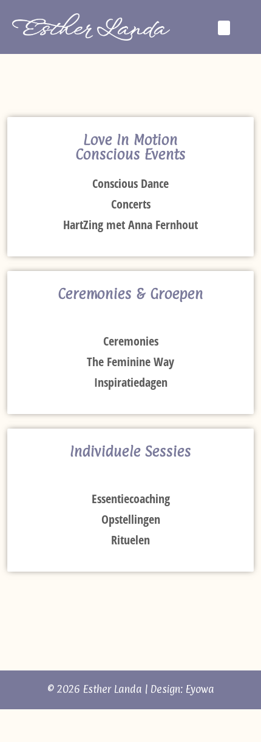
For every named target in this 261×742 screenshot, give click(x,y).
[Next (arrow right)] (13, 737)
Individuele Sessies (130, 451)
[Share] (13, 720)
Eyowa (200, 689)
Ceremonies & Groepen (130, 293)
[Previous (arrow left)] (3, 737)
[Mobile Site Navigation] (245, 27)
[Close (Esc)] (3, 720)
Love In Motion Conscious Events (130, 146)
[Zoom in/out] (32, 720)
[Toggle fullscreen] (23, 720)
